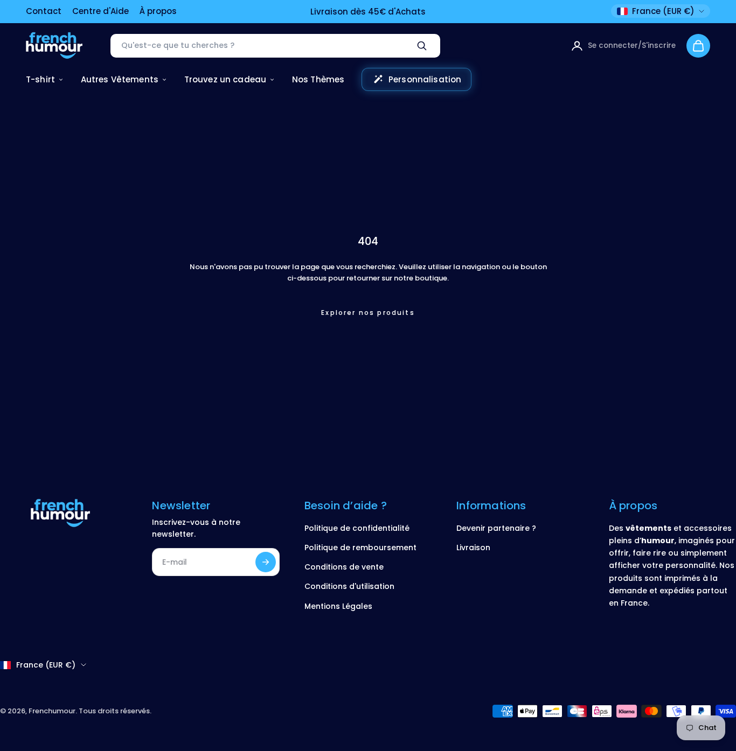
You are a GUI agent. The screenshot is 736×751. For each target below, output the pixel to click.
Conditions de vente (344, 567)
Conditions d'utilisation (349, 586)
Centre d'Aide (100, 11)
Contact (43, 11)
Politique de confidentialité (356, 528)
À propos (158, 11)
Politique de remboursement (360, 547)
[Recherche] (422, 45)
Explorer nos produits (367, 312)
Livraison (473, 547)
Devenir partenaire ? (496, 528)
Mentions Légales (338, 606)
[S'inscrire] (265, 562)
